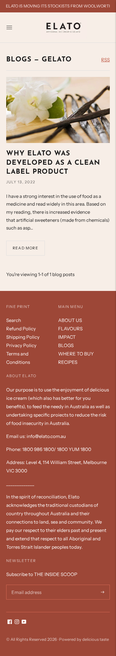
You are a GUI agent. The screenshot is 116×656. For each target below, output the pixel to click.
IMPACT (67, 337)
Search (13, 320)
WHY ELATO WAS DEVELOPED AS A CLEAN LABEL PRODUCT (53, 163)
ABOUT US (70, 320)
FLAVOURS (70, 329)
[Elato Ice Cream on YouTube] (24, 622)
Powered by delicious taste (84, 639)
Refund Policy (21, 329)
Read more (25, 248)
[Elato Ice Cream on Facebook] (9, 622)
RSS (105, 60)
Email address (25, 584)
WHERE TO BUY (76, 354)
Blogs (19, 59)
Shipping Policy (23, 337)
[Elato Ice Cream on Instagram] (17, 622)
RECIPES (67, 362)
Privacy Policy (21, 345)
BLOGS (66, 345)
